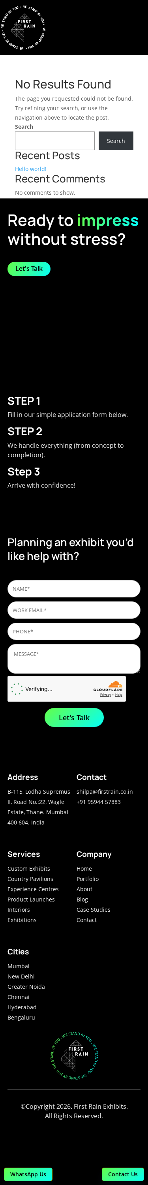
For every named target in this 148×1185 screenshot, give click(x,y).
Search (24, 126)
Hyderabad (22, 1007)
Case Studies (94, 909)
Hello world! (31, 169)
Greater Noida (26, 986)
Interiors (18, 909)
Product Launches (31, 899)
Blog (82, 899)
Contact (87, 920)
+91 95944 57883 (99, 802)
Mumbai (18, 966)
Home (84, 868)
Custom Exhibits (28, 868)
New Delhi (21, 976)
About (84, 889)
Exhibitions (22, 920)
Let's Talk (29, 268)
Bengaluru (21, 1017)
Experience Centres (33, 889)
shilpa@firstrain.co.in (105, 791)
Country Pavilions (30, 879)
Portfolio (88, 879)
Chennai (18, 997)
